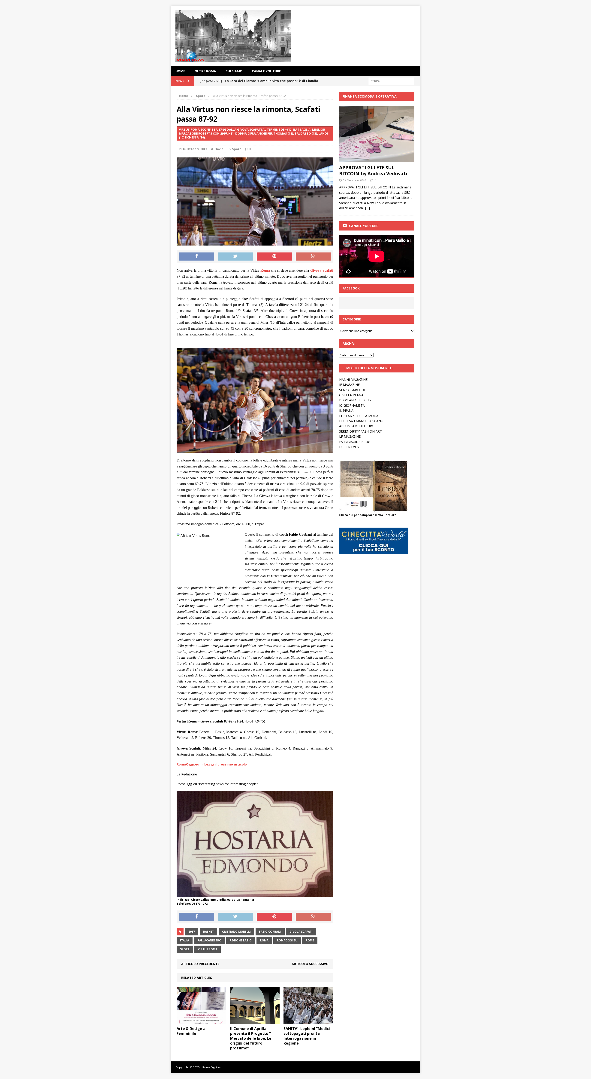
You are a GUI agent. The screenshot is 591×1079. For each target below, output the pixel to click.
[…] (367, 208)
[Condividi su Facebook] (196, 256)
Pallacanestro (209, 940)
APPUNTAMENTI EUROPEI (359, 426)
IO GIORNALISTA (352, 405)
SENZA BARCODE (352, 390)
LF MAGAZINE (350, 436)
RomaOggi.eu (287, 940)
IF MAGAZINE (349, 384)
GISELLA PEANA (351, 395)
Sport (236, 149)
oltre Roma (205, 71)
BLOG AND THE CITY (355, 400)
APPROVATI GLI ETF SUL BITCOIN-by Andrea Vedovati (373, 170)
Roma (265, 270)
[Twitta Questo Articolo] (235, 256)
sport (185, 949)
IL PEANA (346, 410)
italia (184, 940)
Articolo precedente (200, 964)
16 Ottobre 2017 (195, 149)
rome (310, 940)
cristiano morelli (236, 932)
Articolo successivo (310, 964)
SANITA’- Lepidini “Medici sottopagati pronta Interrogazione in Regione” (306, 1035)
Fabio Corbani (270, 932)
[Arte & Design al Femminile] (201, 1021)
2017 (191, 932)
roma (264, 940)
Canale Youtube (363, 226)
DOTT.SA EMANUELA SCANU (361, 421)
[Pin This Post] (274, 256)
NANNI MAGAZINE (353, 379)
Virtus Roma (207, 949)
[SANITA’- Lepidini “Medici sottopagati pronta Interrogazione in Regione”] (308, 1021)
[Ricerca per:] (391, 81)
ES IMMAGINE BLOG (354, 442)
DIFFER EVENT (350, 447)
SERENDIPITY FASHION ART (360, 431)
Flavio (218, 149)
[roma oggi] (295, 36)
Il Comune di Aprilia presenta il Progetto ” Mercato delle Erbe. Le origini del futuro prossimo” (250, 1038)
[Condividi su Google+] (313, 256)
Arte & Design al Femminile (192, 1031)
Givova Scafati (321, 270)
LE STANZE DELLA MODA (358, 416)
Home (180, 71)
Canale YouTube (266, 71)
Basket (208, 932)
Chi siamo (234, 71)
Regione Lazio (241, 940)
